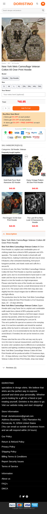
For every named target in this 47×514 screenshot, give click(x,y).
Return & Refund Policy (13, 442)
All (9, 63)
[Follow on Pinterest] (27, 496)
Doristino (23, 4)
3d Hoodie (15, 63)
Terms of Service (10, 466)
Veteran (23, 149)
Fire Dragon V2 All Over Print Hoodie (12, 219)
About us (6, 478)
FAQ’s (5, 483)
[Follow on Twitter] (23, 496)
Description (11, 234)
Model (4, 74)
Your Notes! (6, 90)
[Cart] (43, 4)
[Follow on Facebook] (20, 496)
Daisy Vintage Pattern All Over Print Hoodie (35, 181)
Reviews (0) (11, 368)
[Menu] (4, 3)
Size (3, 82)
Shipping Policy (9, 451)
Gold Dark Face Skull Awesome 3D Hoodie (12, 181)
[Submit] (43, 10)
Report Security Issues (13, 461)
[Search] (37, 4)
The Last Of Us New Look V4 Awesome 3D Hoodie (35, 220)
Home (4, 63)
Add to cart (25, 108)
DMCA (5, 488)
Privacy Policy (8, 446)
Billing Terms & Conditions (14, 456)
